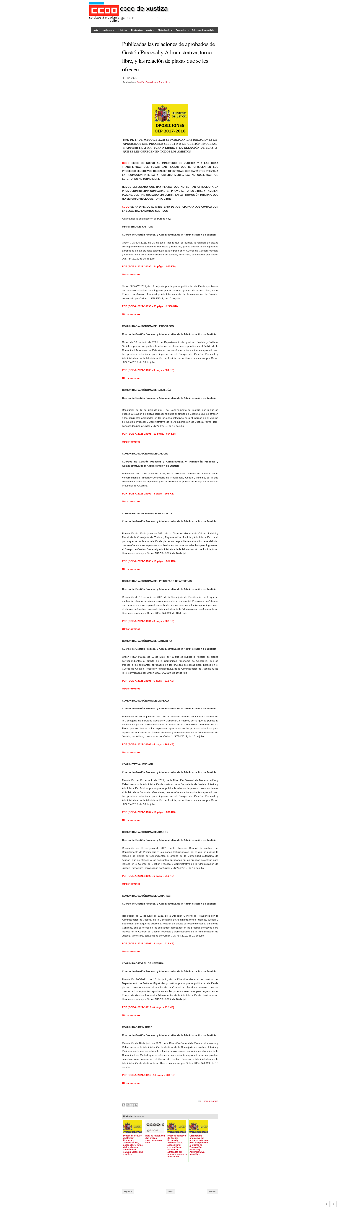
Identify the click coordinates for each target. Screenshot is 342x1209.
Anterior (212, 1192)
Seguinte (128, 1192)
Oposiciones (152, 82)
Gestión (140, 82)
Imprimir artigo (210, 1101)
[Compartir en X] (132, 1105)
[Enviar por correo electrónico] (123, 1105)
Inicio (95, 30)
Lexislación (107, 30)
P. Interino (122, 30)
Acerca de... (181, 30)
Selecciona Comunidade (203, 30)
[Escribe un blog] (127, 1105)
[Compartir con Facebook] (136, 1105)
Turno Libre (164, 82)
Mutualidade (164, 30)
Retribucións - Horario (141, 30)
